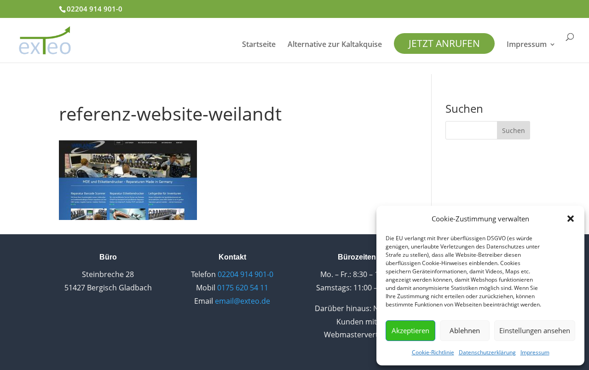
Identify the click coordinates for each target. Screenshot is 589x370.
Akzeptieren (410, 330)
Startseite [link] (259, 45)
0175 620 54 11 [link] (242, 288)
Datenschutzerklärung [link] (487, 352)
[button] (570, 218)
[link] (45, 39)
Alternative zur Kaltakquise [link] (335, 45)
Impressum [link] (534, 352)
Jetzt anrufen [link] (444, 43)
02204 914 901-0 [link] (94, 8)
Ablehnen (465, 330)
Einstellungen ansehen (534, 330)
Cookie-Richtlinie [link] (433, 352)
